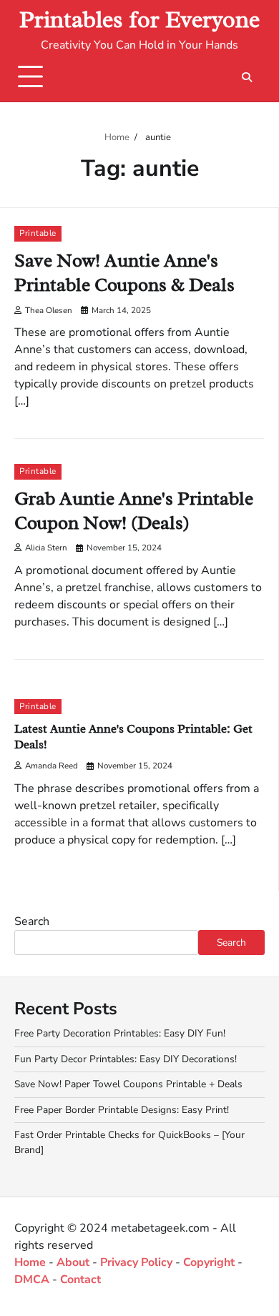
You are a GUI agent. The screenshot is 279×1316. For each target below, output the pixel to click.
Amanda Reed (51, 765)
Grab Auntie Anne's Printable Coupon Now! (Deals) (133, 511)
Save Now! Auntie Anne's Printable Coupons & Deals (124, 273)
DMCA (31, 1279)
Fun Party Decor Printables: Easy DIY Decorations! (125, 1059)
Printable (38, 233)
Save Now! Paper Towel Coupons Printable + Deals (128, 1084)
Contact (80, 1279)
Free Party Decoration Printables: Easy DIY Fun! (119, 1033)
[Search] (247, 77)
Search (31, 921)
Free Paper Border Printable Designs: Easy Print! (121, 1110)
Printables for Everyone (139, 19)
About (73, 1262)
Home (30, 1262)
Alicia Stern (46, 547)
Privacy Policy (136, 1262)
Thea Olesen (48, 310)
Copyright (209, 1262)
